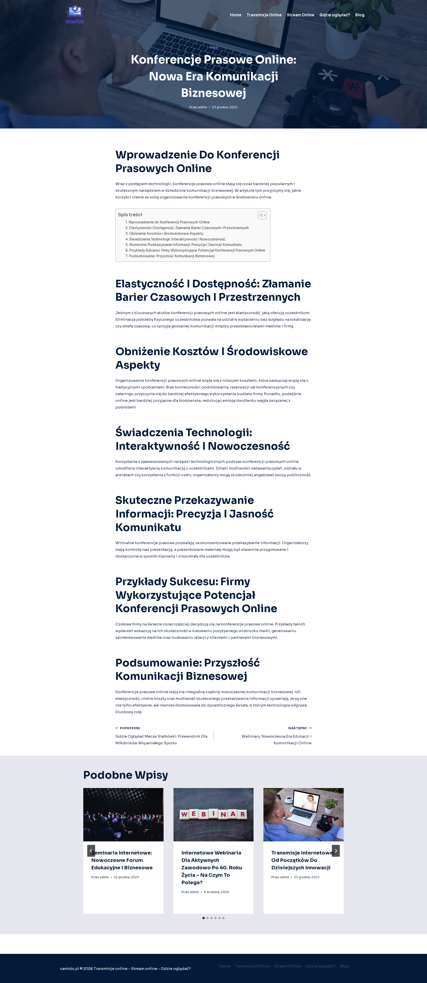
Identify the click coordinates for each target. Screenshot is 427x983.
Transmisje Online (264, 15)
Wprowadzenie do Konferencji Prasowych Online (169, 222)
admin (202, 107)
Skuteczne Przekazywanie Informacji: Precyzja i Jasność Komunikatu (185, 245)
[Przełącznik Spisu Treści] (259, 215)
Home (235, 15)
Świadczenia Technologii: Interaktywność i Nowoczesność (177, 239)
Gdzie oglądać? (335, 15)
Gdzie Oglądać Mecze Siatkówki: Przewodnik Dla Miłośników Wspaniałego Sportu (161, 736)
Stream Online (300, 15)
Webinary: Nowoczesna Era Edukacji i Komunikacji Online (277, 736)
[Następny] (336, 851)
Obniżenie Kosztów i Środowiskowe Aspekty (166, 234)
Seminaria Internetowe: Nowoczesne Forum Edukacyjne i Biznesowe (122, 860)
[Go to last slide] (91, 851)
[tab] (203, 918)
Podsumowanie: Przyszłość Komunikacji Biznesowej (172, 256)
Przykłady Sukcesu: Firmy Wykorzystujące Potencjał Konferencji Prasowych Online (197, 250)
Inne (213, 47)
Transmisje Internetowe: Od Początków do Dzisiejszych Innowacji (302, 860)
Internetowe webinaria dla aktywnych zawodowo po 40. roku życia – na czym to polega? (211, 868)
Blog (359, 15)
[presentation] (123, 814)
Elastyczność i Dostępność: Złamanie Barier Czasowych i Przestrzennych (189, 228)
